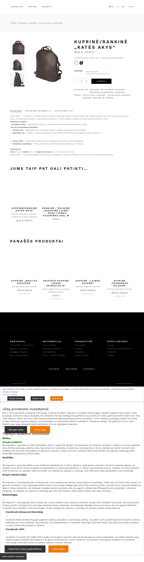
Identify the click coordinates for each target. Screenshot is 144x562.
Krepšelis (78, 348)
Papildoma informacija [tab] (38, 111)
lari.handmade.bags (18, 355)
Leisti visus (56, 398)
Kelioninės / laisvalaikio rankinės (119, 348)
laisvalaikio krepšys (118, 95)
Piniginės (110, 355)
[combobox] (98, 71)
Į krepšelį (101, 81)
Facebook (54, 369)
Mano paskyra (80, 345)
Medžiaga (78, 71)
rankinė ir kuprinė (103, 98)
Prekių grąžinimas (49, 352)
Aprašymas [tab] (16, 111)
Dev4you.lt (130, 383)
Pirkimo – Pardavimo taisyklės (54, 355)
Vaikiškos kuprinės (56, 292)
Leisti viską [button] (40, 429)
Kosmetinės (111, 352)
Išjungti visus (37, 398)
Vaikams (66, 289)
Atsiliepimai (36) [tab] (63, 111)
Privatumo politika (49, 345)
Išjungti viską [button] (16, 429)
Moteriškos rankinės (101, 92)
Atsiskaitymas (80, 352)
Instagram (71, 369)
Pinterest (89, 369)
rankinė (87, 98)
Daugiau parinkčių (16, 398)
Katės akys (89, 95)
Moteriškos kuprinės (113, 89)
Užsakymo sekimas (82, 355)
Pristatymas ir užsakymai (52, 348)
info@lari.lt (18, 352)
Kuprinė (101, 95)
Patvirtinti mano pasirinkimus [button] (25, 549)
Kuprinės (95, 89)
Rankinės (120, 92)
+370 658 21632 (22, 349)
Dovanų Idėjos (48, 289)
